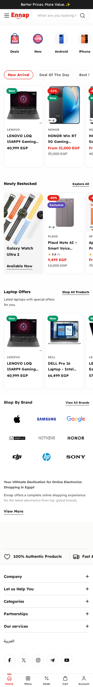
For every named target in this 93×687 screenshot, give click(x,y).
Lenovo (13, 129)
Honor (53, 129)
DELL (51, 357)
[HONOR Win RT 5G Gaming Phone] (64, 105)
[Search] (82, 15)
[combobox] (60, 16)
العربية (9, 641)
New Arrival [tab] (18, 75)
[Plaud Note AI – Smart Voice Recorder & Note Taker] (64, 212)
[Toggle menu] (7, 15)
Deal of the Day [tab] (54, 75)
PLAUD (53, 236)
